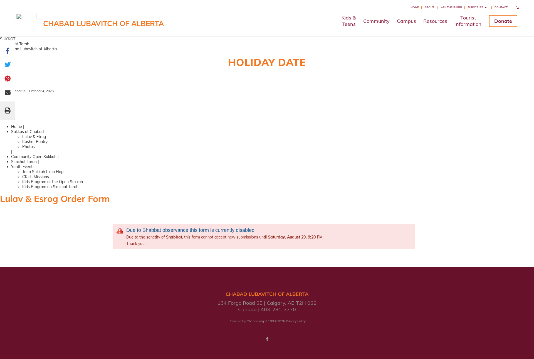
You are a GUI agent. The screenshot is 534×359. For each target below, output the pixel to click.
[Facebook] (267, 339)
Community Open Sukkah (33, 156)
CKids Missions (35, 176)
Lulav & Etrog (34, 136)
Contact (501, 7)
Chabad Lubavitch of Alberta (103, 23)
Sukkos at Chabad (27, 131)
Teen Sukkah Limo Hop (42, 171)
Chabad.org (255, 321)
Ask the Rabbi (451, 7)
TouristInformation (467, 20)
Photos (28, 146)
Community (376, 21)
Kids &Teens (349, 20)
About (429, 7)
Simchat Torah (24, 161)
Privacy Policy (296, 321)
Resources (435, 21)
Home (415, 7)
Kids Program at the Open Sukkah (52, 181)
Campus (406, 21)
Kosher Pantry (35, 141)
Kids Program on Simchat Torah (50, 186)
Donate (503, 21)
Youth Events (22, 166)
